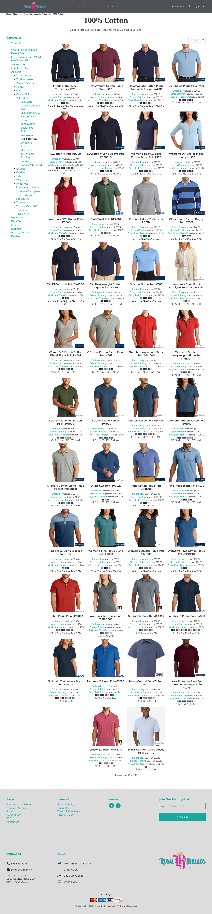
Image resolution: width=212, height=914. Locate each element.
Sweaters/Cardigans (28, 191)
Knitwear (21, 168)
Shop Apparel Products (20, 804)
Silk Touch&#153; (31, 113)
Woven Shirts (24, 94)
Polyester (21, 210)
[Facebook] (111, 805)
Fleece (20, 87)
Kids (18, 176)
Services (11, 811)
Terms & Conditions (68, 811)
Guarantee (63, 808)
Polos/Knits (22, 98)
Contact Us (12, 822)
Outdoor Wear (24, 79)
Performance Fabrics (28, 118)
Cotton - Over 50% (27, 206)
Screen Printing (58, 97)
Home (8, 14)
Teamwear (22, 202)
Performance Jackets (28, 187)
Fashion (25, 157)
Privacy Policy (65, 815)
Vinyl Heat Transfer (58, 100)
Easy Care (27, 102)
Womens (21, 180)
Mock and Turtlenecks (27, 151)
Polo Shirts (22, 214)
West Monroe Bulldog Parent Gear (24, 51)
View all (16, 43)
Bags (14, 225)
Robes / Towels (20, 232)
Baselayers (22, 198)
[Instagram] (118, 805)
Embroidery (58, 94)
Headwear (17, 217)
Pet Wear (16, 221)
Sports (20, 90)
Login (197, 6)
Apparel (16, 72)
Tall (23, 131)
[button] (89, 7)
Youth (24, 146)
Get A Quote (13, 815)
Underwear (23, 183)
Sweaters (26, 142)
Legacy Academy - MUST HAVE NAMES (26, 58)
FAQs (9, 818)
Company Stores (16, 808)
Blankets (16, 229)
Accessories (18, 64)
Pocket (25, 161)
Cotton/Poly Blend (31, 165)
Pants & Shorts (25, 83)
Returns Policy (65, 804)
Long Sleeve (28, 124)
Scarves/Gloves (25, 195)
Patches (15, 236)
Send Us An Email (21, 869)
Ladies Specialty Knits (30, 107)
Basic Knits (27, 127)
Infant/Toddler (19, 68)
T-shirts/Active (24, 75)
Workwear (27, 135)
